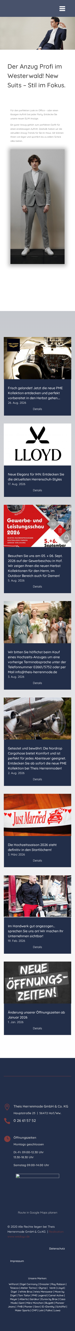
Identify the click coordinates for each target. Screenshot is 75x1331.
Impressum (17, 1261)
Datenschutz (57, 1248)
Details (37, 409)
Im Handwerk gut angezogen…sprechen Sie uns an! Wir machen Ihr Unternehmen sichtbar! (35, 931)
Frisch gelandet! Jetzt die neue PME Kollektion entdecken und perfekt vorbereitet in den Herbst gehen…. (35, 393)
